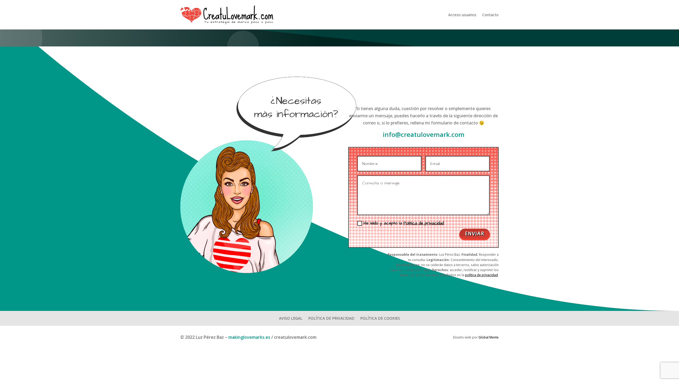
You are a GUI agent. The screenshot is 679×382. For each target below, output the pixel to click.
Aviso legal (290, 318)
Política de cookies (380, 318)
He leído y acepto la (404, 223)
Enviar (474, 233)
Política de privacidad (423, 223)
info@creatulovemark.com (423, 134)
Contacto (490, 14)
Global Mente (488, 337)
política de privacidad (481, 275)
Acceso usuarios (462, 14)
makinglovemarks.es (249, 337)
